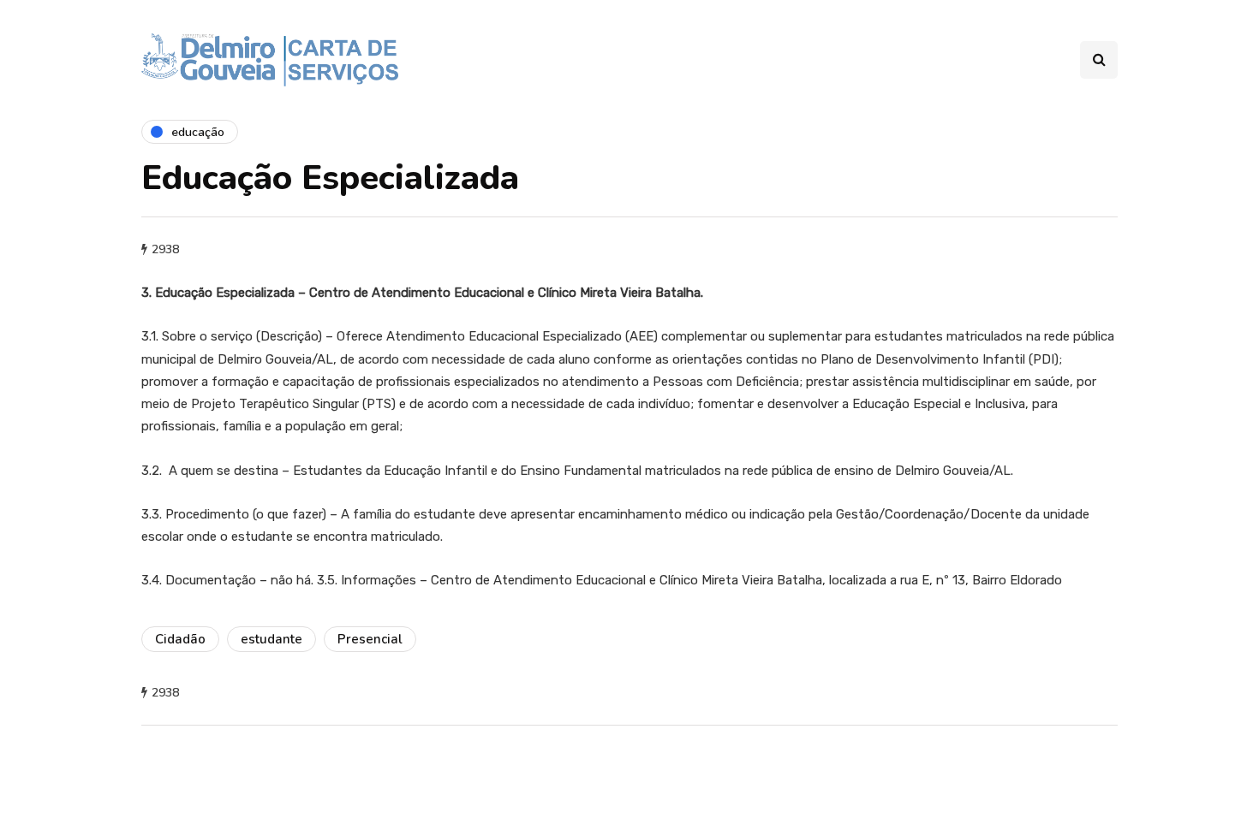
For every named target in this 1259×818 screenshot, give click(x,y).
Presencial (370, 639)
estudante (271, 639)
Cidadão (180, 639)
